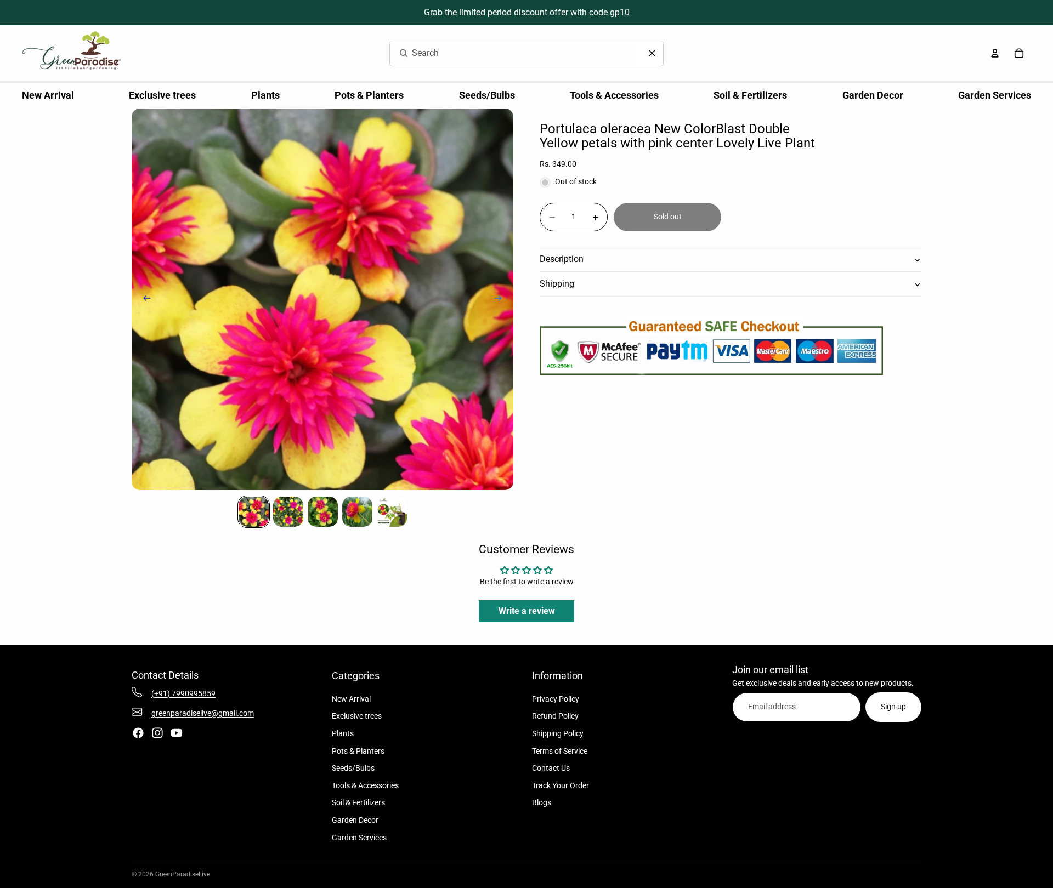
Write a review (527, 611)
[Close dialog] (652, 53)
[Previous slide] (144, 299)
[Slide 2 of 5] (288, 512)
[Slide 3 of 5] (323, 512)
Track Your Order (560, 785)
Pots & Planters (358, 751)
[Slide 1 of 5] (254, 512)
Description (562, 259)
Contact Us (551, 768)
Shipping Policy (558, 733)
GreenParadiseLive (182, 874)
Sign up (893, 706)
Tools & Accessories (365, 785)
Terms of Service (559, 751)
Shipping (557, 284)
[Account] (995, 53)
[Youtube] (176, 732)
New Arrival (351, 699)
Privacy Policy (555, 699)
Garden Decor (355, 820)
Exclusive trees (357, 715)
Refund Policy (555, 715)
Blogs (541, 802)
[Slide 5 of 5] (392, 512)
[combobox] (499, 53)
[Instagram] (157, 732)
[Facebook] (138, 732)
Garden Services (359, 837)
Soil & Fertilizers (358, 802)
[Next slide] (501, 299)
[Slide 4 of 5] (357, 512)
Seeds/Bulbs (353, 768)
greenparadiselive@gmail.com (202, 713)
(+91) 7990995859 (183, 693)
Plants (343, 733)
